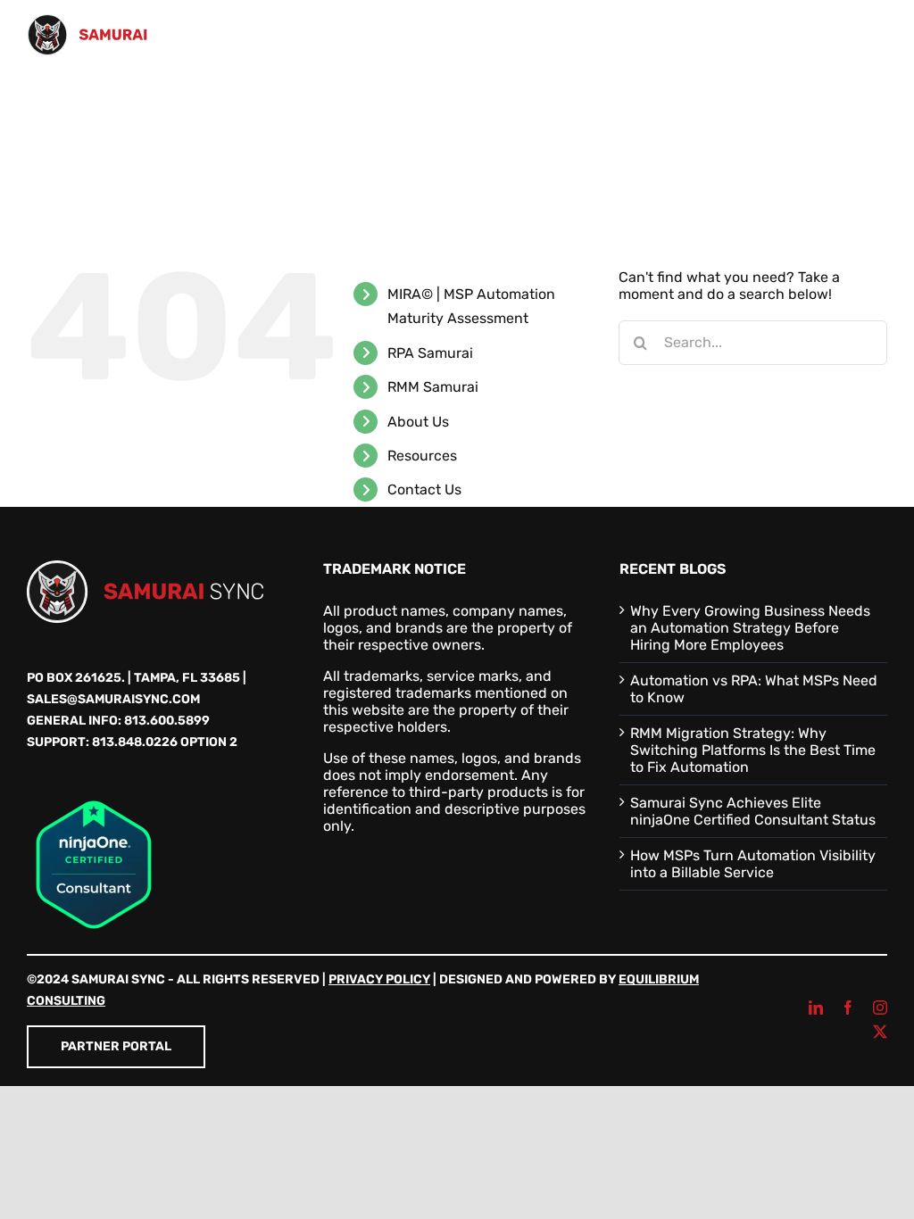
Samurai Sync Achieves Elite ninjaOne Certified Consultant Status (753, 811)
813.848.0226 (135, 742)
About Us (418, 421)
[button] (137, 176)
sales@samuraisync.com (113, 699)
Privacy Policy (379, 979)
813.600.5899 (167, 720)
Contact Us (424, 489)
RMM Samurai (432, 386)
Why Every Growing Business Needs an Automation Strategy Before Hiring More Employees (750, 627)
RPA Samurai (430, 352)
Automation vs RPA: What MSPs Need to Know (753, 689)
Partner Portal (116, 1046)
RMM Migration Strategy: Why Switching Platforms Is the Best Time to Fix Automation (753, 750)
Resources (422, 455)
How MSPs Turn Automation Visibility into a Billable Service (753, 864)
